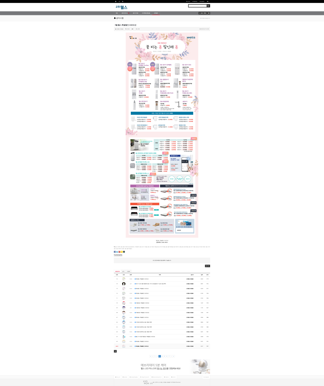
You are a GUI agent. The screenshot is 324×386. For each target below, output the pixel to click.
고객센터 (156, 13)
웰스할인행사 (131, 246)
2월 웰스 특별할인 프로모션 (142, 293)
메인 (117, 13)
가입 (195, 1)
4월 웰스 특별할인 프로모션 (142, 279)
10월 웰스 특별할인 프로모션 (142, 312)
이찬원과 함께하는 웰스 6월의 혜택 (144, 331)
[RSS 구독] (122, 1)
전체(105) (117, 271)
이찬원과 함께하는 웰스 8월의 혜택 (144, 322)
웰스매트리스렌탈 (178, 246)
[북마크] (119, 1)
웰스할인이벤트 (124, 246)
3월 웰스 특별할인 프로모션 (142, 288)
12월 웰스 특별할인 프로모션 (142, 303)
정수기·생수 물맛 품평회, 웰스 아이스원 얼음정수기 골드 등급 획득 (151, 283)
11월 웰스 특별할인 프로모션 (142, 307)
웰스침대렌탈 (185, 246)
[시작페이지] (116, 1)
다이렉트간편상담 (146, 13)
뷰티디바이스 (125, 13)
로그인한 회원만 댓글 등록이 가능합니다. (162, 260)
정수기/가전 (135, 13)
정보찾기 (202, 1)
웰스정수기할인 (192, 246)
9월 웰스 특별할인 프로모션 (142, 317)
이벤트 (128, 271)
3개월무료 (137, 246)
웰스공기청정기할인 (200, 246)
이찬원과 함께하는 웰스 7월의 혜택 (144, 327)
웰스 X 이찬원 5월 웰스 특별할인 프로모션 (145, 336)
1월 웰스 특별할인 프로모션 (142, 298)
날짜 (202, 274)
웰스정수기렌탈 (143, 246)
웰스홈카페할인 (128, 248)
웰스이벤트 (117, 246)
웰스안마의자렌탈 (161, 246)
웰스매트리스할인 (120, 248)
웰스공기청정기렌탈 (152, 246)
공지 (123, 271)
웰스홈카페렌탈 (169, 246)
